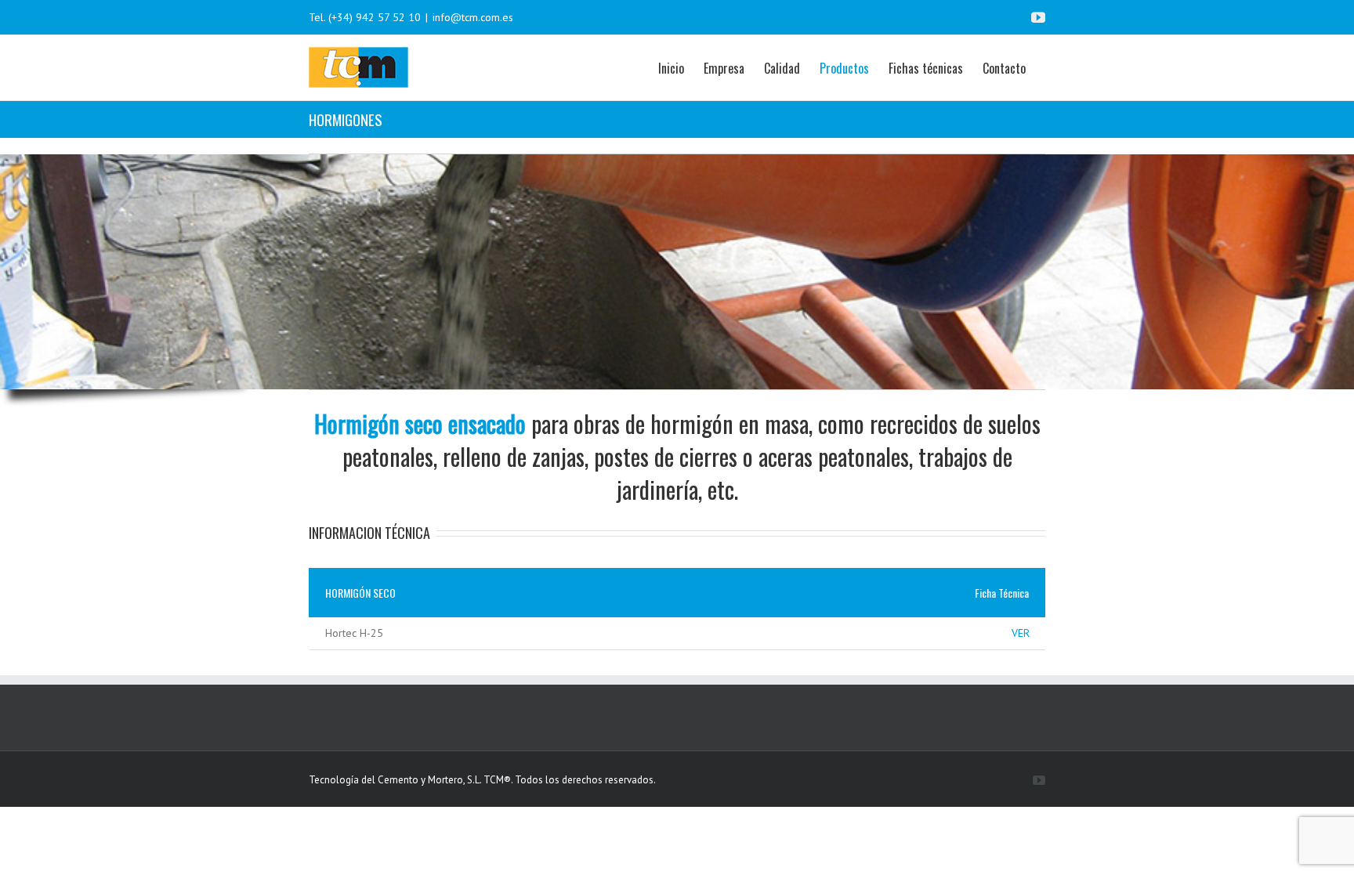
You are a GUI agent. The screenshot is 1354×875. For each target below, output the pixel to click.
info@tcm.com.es (473, 17)
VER (1021, 633)
